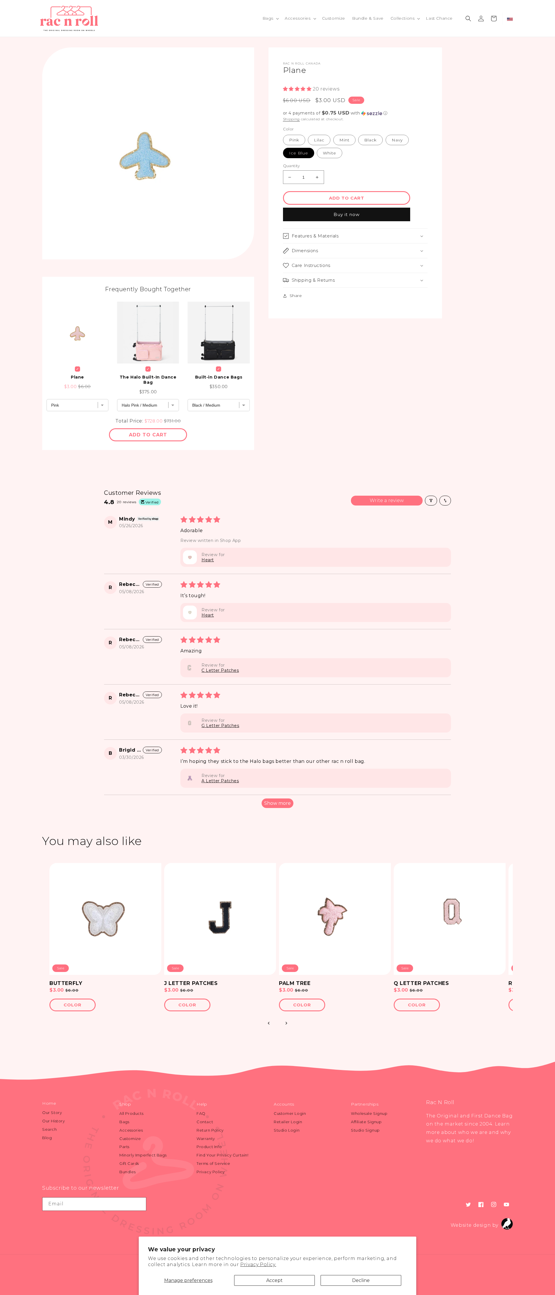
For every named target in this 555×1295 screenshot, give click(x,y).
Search (49, 1129)
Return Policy (210, 1130)
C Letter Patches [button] (220, 670)
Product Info (209, 1146)
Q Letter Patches (421, 983)
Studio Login (286, 1130)
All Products (131, 1113)
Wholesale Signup (369, 1113)
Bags (124, 1121)
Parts (124, 1146)
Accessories (131, 1130)
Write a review (387, 500)
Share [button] (296, 295)
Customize (130, 1138)
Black (370, 140)
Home (49, 1103)
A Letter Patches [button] (220, 780)
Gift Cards (129, 1163)
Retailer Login (288, 1121)
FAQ (201, 1113)
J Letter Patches (191, 983)
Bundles (127, 1171)
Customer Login (290, 1113)
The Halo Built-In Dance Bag (148, 380)
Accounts (284, 1104)
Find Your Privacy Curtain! (223, 1155)
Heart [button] (207, 559)
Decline (361, 1280)
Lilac (319, 140)
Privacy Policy (211, 1171)
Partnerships (364, 1104)
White (329, 153)
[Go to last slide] (269, 1023)
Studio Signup (365, 1130)
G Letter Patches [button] (220, 725)
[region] (277, 940)
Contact (205, 1121)
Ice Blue (298, 153)
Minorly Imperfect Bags (142, 1155)
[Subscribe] (139, 1204)
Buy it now (347, 214)
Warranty (206, 1138)
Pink (294, 140)
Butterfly (65, 983)
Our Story (52, 1112)
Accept (274, 1280)
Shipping (291, 119)
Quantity (291, 165)
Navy (397, 140)
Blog (47, 1137)
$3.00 (56, 990)
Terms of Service (213, 1163)
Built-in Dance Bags (218, 377)
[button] (270, 18)
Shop (125, 1104)
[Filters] (431, 501)
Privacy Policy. (258, 1264)
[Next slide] (286, 1023)
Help (202, 1104)
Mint (344, 140)
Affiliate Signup (366, 1121)
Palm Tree (294, 983)
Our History (53, 1121)
